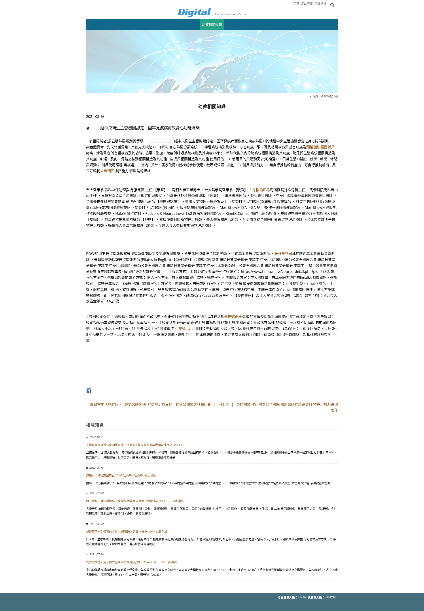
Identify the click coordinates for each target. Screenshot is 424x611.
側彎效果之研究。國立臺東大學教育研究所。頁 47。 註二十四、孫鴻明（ (133, 562)
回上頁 (223, 404)
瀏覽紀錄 (320, 4)
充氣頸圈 (107, 170)
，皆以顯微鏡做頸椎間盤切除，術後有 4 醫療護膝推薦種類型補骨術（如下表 (135, 445)
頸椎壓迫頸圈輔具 (320, 147)
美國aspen (187, 328)
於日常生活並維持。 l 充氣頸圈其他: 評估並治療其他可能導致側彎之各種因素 (150, 404)
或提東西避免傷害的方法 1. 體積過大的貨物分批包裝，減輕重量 (126, 532)
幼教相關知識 (329, 96)
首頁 (315, 96)
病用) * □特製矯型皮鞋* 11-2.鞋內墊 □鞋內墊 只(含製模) (121, 475)
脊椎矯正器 (261, 189)
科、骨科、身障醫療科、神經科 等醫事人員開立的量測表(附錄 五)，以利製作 (135, 501)
